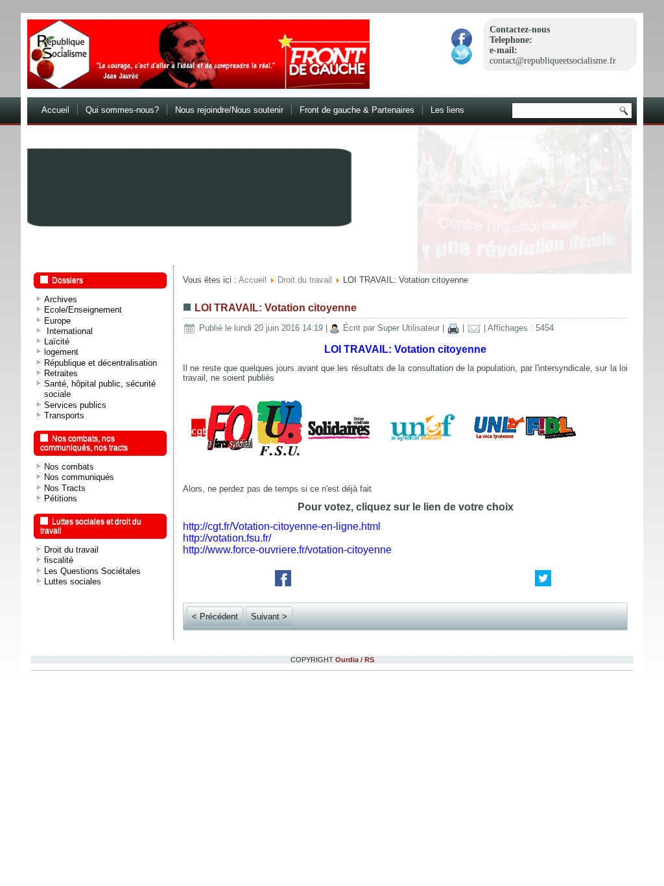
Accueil (55, 110)
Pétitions (60, 498)
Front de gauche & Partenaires (357, 110)
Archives (60, 299)
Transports (64, 415)
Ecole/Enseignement (83, 310)
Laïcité (56, 341)
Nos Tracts (65, 488)
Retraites (61, 373)
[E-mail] (474, 328)
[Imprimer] (453, 328)
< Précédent (215, 616)
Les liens (447, 110)
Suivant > (269, 616)
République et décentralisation (100, 363)
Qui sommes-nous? (122, 110)
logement (61, 352)
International (68, 331)
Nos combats (69, 467)
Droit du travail (71, 550)
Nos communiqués (79, 477)
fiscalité (58, 560)
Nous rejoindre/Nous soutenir (229, 110)
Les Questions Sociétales (92, 571)
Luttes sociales (72, 581)
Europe (57, 321)
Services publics (75, 405)
